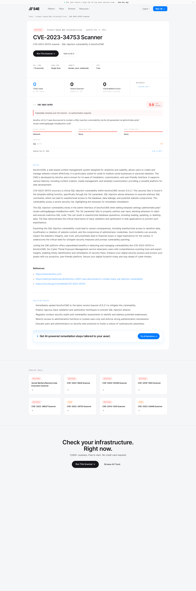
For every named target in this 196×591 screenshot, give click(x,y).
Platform (51, 8)
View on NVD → (157, 151)
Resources (84, 8)
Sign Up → (160, 8)
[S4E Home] (34, 8)
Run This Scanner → (46, 53)
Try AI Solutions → (148, 336)
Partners (71, 8)
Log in (146, 8)
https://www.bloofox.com (48, 274)
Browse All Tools (112, 464)
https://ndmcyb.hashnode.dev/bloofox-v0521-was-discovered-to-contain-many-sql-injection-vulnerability (89, 279)
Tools (31, 16)
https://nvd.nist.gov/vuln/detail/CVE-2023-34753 (60, 283)
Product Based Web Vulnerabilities (51, 16)
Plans (61, 8)
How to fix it (69, 53)
